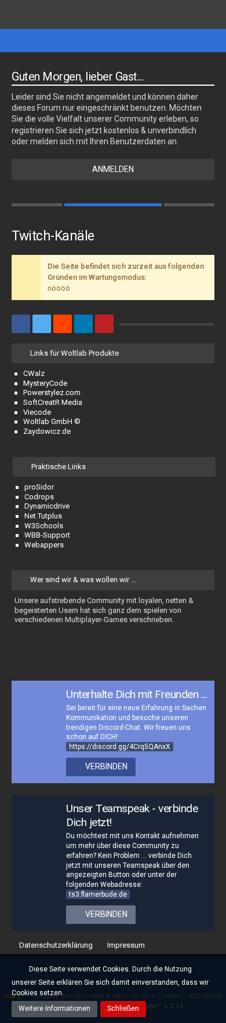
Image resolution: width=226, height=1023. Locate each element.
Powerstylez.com (52, 392)
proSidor (39, 487)
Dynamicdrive (47, 506)
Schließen (123, 1008)
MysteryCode (45, 383)
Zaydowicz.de (47, 431)
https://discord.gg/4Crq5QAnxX (119, 747)
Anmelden (113, 169)
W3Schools (43, 525)
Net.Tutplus (43, 516)
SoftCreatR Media (52, 402)
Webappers (44, 544)
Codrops (39, 496)
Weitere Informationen (54, 1008)
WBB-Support (47, 535)
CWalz (34, 373)
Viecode (37, 412)
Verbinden (106, 766)
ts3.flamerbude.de (98, 894)
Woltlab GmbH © (52, 421)
